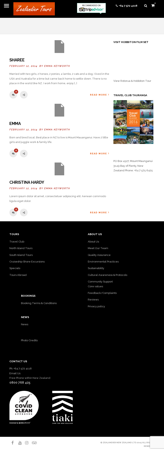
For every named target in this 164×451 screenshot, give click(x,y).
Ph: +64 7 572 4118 (20, 368)
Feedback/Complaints (102, 292)
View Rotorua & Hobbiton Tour (132, 80)
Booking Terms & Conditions (39, 303)
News (24, 324)
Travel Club (16, 241)
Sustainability (96, 268)
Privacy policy (96, 306)
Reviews (93, 299)
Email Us (14, 373)
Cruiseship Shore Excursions (27, 261)
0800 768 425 (19, 382)
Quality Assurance (99, 254)
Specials (14, 268)
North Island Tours (20, 248)
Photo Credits (29, 340)
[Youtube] (18, 443)
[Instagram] (25, 443)
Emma (15, 123)
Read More (98, 95)
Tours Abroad (18, 274)
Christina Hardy (26, 182)
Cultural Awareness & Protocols (107, 274)
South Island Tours (21, 254)
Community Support (100, 281)
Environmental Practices (103, 261)
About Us (93, 241)
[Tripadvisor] (32, 443)
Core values (95, 286)
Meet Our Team (98, 248)
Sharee (17, 60)
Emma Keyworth (57, 66)
